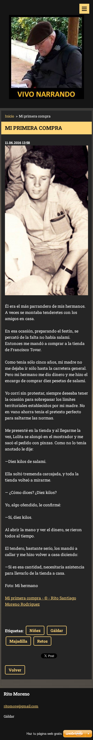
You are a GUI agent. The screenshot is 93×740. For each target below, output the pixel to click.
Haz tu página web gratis (44, 734)
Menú (84, 9)
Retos (42, 641)
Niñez (35, 630)
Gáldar (57, 630)
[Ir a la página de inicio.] (46, 51)
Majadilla (18, 641)
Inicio (9, 116)
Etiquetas (14, 630)
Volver (15, 669)
